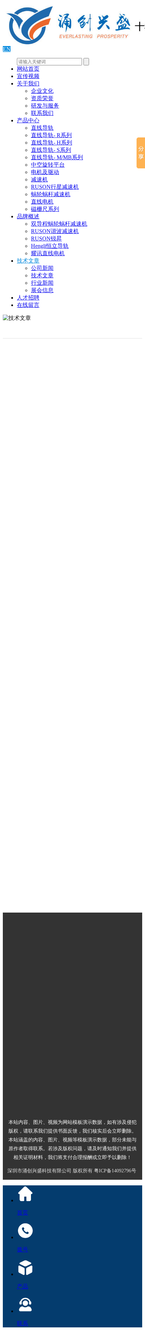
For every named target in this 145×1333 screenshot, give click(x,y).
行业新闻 (42, 283)
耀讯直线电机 (48, 253)
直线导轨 (42, 128)
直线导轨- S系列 (51, 150)
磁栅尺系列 (45, 209)
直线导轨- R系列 (51, 135)
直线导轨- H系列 (51, 143)
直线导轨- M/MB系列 (57, 157)
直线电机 (42, 202)
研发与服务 (45, 106)
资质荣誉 (42, 98)
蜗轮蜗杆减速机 (50, 194)
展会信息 (42, 290)
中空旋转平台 (48, 165)
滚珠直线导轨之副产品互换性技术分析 (86, 893)
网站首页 (28, 69)
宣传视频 (28, 76)
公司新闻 (42, 268)
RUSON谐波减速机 (55, 231)
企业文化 (42, 91)
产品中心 (28, 120)
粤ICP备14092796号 (115, 1170)
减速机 (39, 179)
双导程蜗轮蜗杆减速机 (59, 224)
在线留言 (28, 305)
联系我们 (42, 113)
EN (7, 49)
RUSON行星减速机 (55, 187)
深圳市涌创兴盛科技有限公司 (39, 1170)
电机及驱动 (45, 172)
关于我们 (28, 83)
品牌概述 (28, 216)
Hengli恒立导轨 (50, 246)
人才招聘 (28, 298)
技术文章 (28, 261)
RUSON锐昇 (46, 239)
